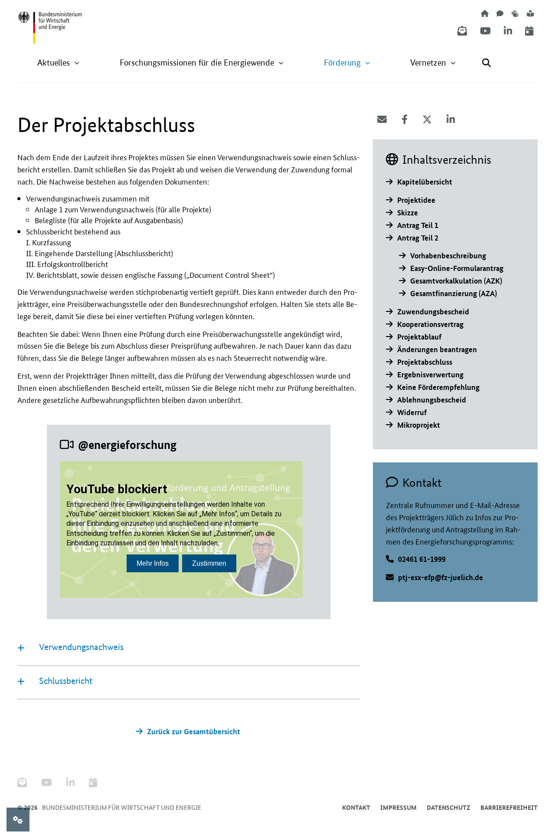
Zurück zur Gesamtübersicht (193, 731)
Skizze (407, 213)
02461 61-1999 (422, 559)
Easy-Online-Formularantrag (456, 268)
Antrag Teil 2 (417, 238)
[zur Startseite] (485, 13)
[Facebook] (404, 119)
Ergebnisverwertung (430, 374)
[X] (427, 119)
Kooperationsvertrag (430, 324)
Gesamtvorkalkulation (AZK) (456, 281)
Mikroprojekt (418, 425)
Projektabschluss (424, 362)
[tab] (188, 648)
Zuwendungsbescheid (433, 312)
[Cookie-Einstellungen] (18, 819)
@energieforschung (127, 445)
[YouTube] (485, 31)
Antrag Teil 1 (417, 225)
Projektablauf (419, 337)
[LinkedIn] (508, 31)
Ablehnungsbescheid (431, 400)
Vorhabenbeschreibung (448, 256)
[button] (58, 62)
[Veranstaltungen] (529, 31)
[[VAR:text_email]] (382, 119)
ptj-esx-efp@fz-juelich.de (440, 577)
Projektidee (416, 200)
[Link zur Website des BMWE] (49, 22)
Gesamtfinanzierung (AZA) (453, 293)
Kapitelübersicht (424, 182)
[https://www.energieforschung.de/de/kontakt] (500, 13)
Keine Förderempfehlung (438, 387)
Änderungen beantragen (437, 349)
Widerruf (412, 412)
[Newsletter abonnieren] (462, 31)
